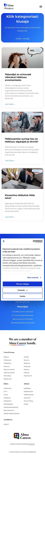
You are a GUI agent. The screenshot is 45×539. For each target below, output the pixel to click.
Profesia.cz (7, 363)
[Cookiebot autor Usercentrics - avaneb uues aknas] (32, 241)
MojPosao (27, 388)
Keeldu (22, 296)
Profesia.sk (7, 360)
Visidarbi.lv (8, 401)
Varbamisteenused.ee (11, 413)
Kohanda (21, 290)
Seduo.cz (27, 363)
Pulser (26, 404)
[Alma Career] (22, 436)
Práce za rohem (9, 372)
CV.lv (5, 391)
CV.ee (6, 394)
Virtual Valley (28, 401)
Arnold (26, 357)
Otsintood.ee (8, 404)
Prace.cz (7, 366)
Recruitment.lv (9, 410)
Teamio (26, 360)
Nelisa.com (8, 379)
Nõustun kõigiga (22, 284)
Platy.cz (26, 369)
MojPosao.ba (28, 391)
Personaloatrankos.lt (11, 407)
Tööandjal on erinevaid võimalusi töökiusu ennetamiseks (18, 77)
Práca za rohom (9, 369)
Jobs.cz (6, 357)
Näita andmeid (32, 277)
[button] (41, 6)
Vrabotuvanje (28, 394)
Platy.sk (26, 372)
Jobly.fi (6, 424)
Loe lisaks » (10, 104)
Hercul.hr (27, 398)
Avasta (19, 39)
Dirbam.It (7, 398)
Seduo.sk (27, 366)
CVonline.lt (7, 388)
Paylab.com (28, 376)
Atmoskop (7, 376)
